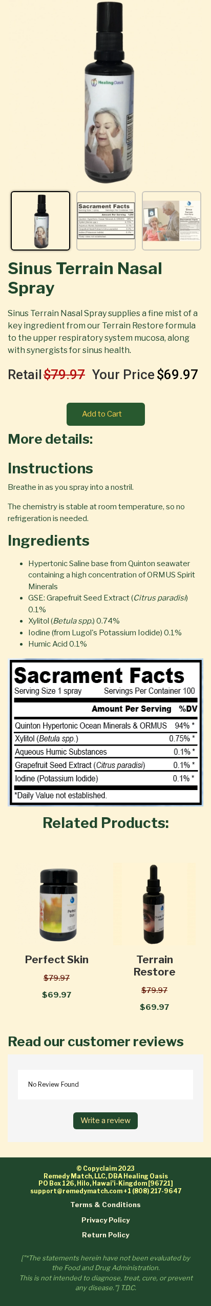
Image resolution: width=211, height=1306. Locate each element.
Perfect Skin (57, 959)
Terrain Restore (155, 965)
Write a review (105, 1120)
